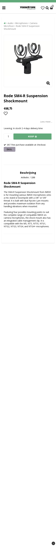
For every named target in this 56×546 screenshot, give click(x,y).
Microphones (21, 23)
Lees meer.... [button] (46, 121)
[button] (43, 8)
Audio (10, 23)
